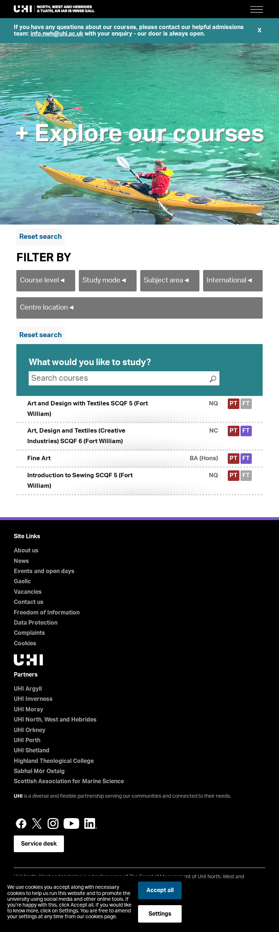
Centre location (47, 307)
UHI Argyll (28, 689)
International (230, 280)
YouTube (71, 823)
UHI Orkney (29, 730)
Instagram (53, 823)
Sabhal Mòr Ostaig (39, 771)
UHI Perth (27, 740)
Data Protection (35, 623)
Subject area (167, 280)
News (21, 561)
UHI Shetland (31, 750)
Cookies (25, 643)
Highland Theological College (54, 761)
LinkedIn (90, 823)
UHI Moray (28, 709)
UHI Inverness (33, 699)
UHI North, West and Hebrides (55, 720)
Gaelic (22, 581)
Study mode (104, 280)
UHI (18, 796)
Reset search (40, 236)
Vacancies (28, 592)
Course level (43, 280)
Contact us (29, 602)
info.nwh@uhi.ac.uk (57, 34)
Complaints (29, 633)
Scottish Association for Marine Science (69, 781)
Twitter (37, 823)
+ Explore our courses (139, 134)
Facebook (21, 823)
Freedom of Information (47, 613)
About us (26, 550)
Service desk (39, 844)
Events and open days (44, 571)
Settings (160, 914)
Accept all (160, 890)
